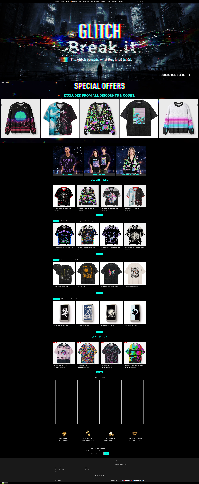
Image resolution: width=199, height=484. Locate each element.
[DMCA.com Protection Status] (5, 483)
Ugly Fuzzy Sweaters (95, 1)
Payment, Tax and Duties (60, 463)
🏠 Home (67, 1)
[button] (138, 2)
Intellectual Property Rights (60, 469)
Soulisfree (59, 480)
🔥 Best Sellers (74, 1)
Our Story (57, 462)
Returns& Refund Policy (89, 465)
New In (80, 1)
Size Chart (87, 462)
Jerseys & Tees (86, 1)
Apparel (108, 1)
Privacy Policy (58, 465)
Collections (120, 1)
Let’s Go (106, 453)
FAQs (86, 467)
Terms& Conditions (59, 467)
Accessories (114, 1)
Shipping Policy (88, 463)
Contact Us (87, 469)
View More (99, 215)
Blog (56, 471)
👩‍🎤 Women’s (103, 1)
